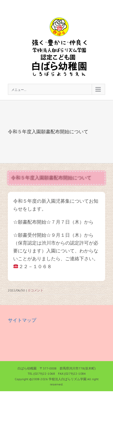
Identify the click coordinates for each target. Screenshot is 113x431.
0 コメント (35, 290)
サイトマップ (22, 320)
